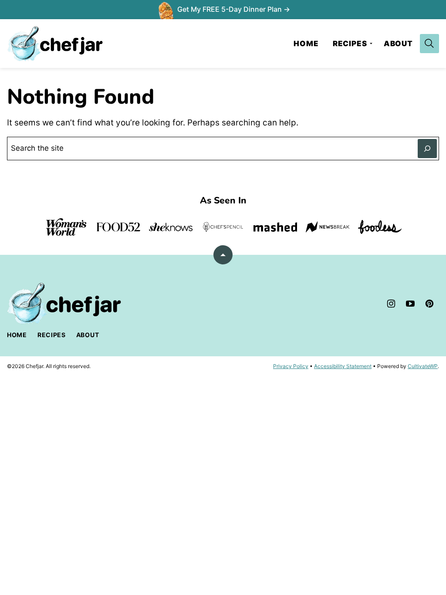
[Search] (429, 43)
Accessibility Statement (343, 366)
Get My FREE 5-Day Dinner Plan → (233, 9)
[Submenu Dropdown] (371, 43)
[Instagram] (391, 303)
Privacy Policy (290, 366)
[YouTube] (410, 303)
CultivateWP (423, 366)
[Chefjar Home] (55, 43)
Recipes (350, 43)
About (398, 43)
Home (306, 43)
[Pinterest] (429, 303)
